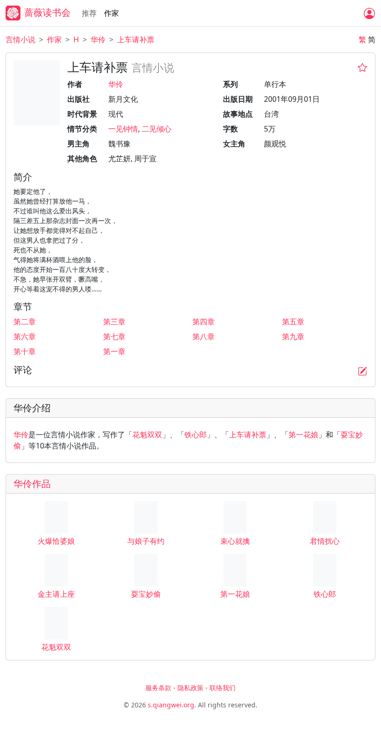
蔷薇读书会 (47, 12)
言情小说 (20, 39)
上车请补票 (135, 39)
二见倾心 (156, 129)
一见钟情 (123, 129)
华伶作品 (32, 483)
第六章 (24, 336)
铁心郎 (195, 434)
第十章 (24, 351)
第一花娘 (303, 434)
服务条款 (158, 687)
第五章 (293, 322)
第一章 (114, 351)
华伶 (98, 39)
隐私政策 (190, 687)
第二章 (24, 322)
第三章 (114, 322)
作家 (111, 13)
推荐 (89, 13)
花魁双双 (147, 434)
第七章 (114, 336)
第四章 (203, 322)
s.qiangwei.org (171, 704)
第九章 (293, 336)
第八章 (203, 336)
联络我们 (223, 687)
